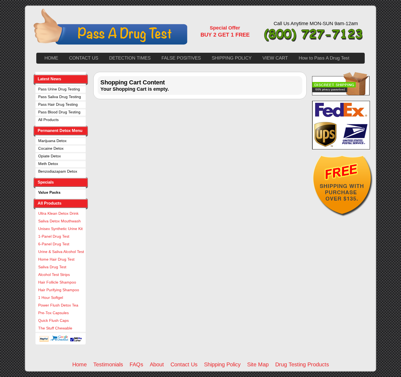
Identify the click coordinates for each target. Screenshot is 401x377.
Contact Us (183, 364)
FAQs (136, 364)
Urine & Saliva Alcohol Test (61, 251)
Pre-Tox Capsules (53, 313)
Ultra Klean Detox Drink (58, 213)
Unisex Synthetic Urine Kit (60, 228)
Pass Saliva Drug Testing (59, 97)
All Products (48, 119)
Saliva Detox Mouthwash (59, 221)
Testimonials (108, 364)
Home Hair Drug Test (56, 259)
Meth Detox (48, 163)
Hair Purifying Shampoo (58, 290)
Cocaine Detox (51, 148)
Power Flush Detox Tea (58, 305)
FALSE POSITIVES (181, 58)
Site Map (258, 364)
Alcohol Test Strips (54, 274)
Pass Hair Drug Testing (58, 104)
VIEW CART (275, 58)
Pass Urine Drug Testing (59, 89)
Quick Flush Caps (53, 320)
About (157, 364)
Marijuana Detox (52, 141)
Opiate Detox (49, 156)
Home (79, 364)
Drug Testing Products (302, 364)
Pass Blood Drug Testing (59, 112)
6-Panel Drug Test (53, 244)
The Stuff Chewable (55, 328)
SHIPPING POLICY (232, 58)
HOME (51, 58)
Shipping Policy (222, 364)
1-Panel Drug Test (53, 236)
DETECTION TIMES (130, 58)
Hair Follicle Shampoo (57, 282)
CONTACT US (83, 58)
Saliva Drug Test (52, 267)
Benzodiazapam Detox (57, 171)
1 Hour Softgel (50, 297)
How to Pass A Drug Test (324, 58)
